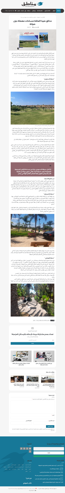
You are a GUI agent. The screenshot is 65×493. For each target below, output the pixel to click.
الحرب (8, 465)
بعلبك (22, 469)
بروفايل (34, 10)
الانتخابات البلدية (28, 465)
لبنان (30, 471)
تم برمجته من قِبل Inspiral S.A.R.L (29, 488)
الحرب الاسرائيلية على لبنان (19, 467)
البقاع (23, 465)
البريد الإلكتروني (51, 420)
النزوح (30, 469)
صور (9, 469)
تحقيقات (58, 10)
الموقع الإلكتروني (29, 420)
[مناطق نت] (32, 4)
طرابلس (6, 469)
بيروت (19, 469)
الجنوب (19, 465)
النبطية (5, 467)
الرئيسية (42, 17)
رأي (25, 10)
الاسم (53, 415)
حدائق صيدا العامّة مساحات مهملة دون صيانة (43, 320)
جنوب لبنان (14, 469)
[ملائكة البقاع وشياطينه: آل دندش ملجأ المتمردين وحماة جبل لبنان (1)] (47, 379)
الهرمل (26, 469)
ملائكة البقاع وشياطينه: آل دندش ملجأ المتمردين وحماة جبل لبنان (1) (48, 385)
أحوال (54, 10)
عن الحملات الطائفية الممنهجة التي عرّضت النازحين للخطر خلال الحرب (32, 385)
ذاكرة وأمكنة (40, 10)
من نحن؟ (29, 478)
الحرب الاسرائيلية (28, 467)
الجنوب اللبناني (13, 465)
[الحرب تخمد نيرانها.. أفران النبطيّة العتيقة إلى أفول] (17, 379)
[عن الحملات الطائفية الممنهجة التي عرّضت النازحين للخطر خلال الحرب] (32, 379)
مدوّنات (28, 10)
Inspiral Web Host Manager (13, 488)
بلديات (22, 10)
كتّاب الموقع (27, 483)
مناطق (34, 320)
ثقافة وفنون (47, 10)
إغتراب (18, 10)
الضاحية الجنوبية (10, 467)
